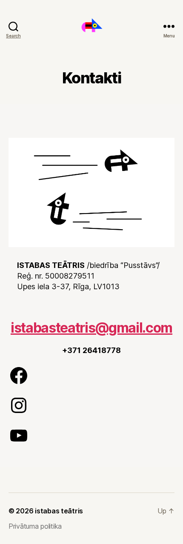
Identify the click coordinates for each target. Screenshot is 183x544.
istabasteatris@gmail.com (91, 327)
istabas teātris (59, 511)
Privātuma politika (35, 526)
